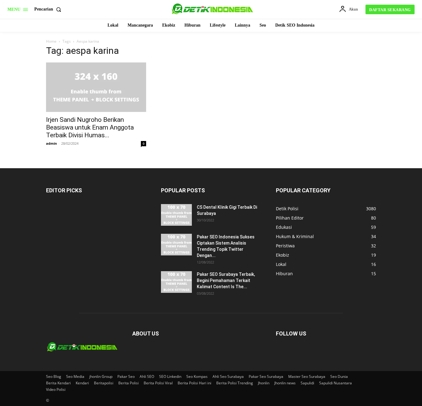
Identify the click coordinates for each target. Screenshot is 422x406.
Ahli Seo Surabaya (228, 376)
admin (51, 143)
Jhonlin (263, 383)
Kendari (82, 383)
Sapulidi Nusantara (335, 383)
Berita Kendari (58, 383)
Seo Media (75, 376)
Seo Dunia (339, 376)
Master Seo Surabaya (306, 376)
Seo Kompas (197, 376)
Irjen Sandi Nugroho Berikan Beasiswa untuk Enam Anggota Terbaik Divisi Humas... (90, 127)
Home (51, 41)
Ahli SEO (147, 376)
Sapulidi (307, 383)
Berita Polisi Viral (158, 383)
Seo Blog (53, 376)
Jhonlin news (285, 383)
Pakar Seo (126, 376)
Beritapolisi (103, 383)
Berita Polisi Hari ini (194, 383)
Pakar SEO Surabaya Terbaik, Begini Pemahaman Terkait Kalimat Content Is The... (226, 280)
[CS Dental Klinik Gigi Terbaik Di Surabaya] (176, 215)
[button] (49, 9)
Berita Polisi (128, 383)
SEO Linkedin (170, 376)
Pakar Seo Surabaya (266, 376)
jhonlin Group (100, 376)
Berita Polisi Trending (234, 383)
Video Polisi (55, 389)
